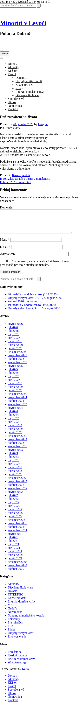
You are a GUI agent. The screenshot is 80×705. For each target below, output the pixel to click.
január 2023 (15, 474)
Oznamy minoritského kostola (26, 615)
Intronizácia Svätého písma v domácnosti (25, 178)
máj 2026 (13, 334)
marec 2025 (15, 383)
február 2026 (15, 344)
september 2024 (17, 404)
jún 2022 (13, 498)
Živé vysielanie (17, 636)
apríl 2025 (14, 379)
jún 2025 (13, 372)
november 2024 (17, 397)
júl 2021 (13, 537)
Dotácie (12, 591)
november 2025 (17, 355)
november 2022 (17, 481)
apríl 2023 (14, 463)
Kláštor (12, 70)
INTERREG (15, 594)
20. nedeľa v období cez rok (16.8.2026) (32, 294)
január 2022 (15, 516)
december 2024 (17, 393)
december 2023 (17, 435)
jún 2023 (13, 456)
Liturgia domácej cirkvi (30, 91)
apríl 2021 (14, 547)
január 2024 (15, 432)
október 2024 (16, 400)
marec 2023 (15, 467)
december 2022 (17, 477)
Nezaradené (15, 612)
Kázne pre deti (24, 84)
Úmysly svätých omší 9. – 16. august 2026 (34, 308)
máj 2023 (13, 460)
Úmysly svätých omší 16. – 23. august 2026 (35, 298)
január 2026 (15, 348)
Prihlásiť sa (15, 651)
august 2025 (15, 365)
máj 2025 (13, 376)
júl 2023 (13, 453)
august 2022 (15, 491)
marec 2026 (15, 341)
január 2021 (15, 558)
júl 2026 (13, 327)
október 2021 (16, 526)
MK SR (12, 605)
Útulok (12, 102)
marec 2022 (15, 509)
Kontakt (13, 109)
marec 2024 (15, 425)
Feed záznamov (17, 655)
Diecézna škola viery (28, 95)
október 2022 (16, 484)
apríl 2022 (14, 505)
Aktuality (13, 67)
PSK (11, 626)
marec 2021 (15, 551)
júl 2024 (13, 411)
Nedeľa (12, 608)
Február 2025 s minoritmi (15, 182)
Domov (12, 63)
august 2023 (15, 449)
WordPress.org (17, 662)
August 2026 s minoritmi (23, 301)
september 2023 (17, 446)
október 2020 (16, 568)
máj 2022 (13, 502)
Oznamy (21, 77)
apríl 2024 (14, 421)
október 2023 (16, 442)
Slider (11, 629)
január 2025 (15, 390)
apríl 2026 (14, 337)
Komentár (7, 207)
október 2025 (16, 358)
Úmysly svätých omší (29, 81)
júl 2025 (13, 369)
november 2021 (17, 523)
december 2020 (17, 561)
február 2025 (15, 386)
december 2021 (17, 519)
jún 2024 (13, 414)
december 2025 (17, 351)
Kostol (12, 74)
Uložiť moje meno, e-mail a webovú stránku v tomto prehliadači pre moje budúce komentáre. (34, 263)
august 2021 (15, 533)
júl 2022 (13, 495)
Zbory (19, 88)
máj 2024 (13, 418)
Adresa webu (8, 254)
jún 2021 (13, 540)
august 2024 (15, 407)
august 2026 (15, 323)
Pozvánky (14, 619)
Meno (5, 239)
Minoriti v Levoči (23, 22)
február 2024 (15, 428)
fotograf (43, 124)
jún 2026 (13, 330)
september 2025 (17, 362)
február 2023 (15, 470)
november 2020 (17, 565)
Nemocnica (15, 105)
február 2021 (15, 554)
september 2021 (17, 530)
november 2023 (17, 439)
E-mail (5, 246)
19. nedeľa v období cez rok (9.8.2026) (32, 305)
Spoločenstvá (16, 98)
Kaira (25, 669)
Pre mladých (15, 622)
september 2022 (17, 488)
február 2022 (15, 512)
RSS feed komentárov (21, 658)
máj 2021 (13, 544)
